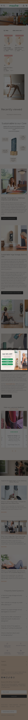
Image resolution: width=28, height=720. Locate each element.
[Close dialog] (26, 350)
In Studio (7, 361)
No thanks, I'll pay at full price (7, 366)
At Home (7, 359)
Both (7, 364)
